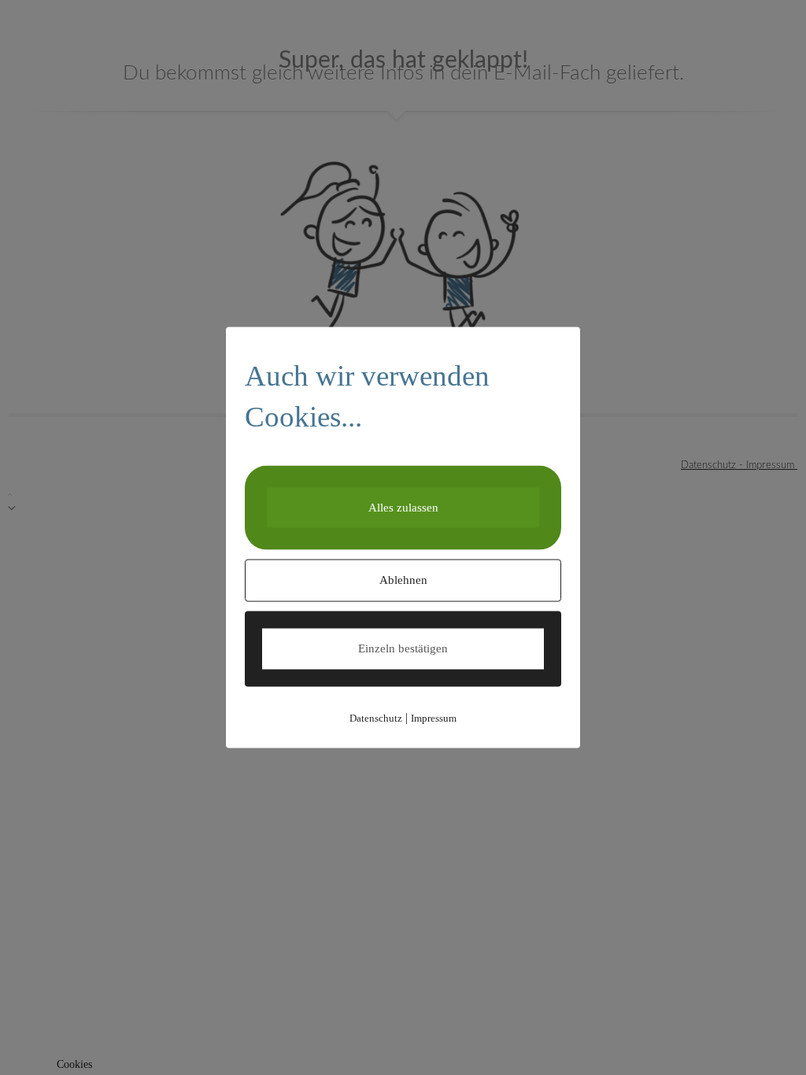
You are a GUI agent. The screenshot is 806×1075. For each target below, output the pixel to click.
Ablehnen (403, 580)
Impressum (434, 718)
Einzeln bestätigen (403, 648)
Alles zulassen (403, 507)
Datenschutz (375, 718)
